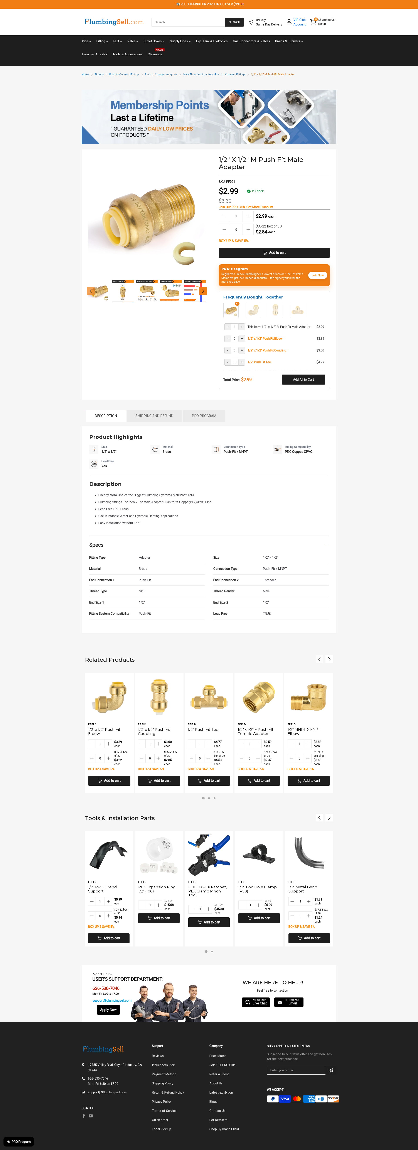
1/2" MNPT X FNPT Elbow (304, 731)
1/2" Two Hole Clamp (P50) (207, 889)
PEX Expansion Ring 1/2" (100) (107, 889)
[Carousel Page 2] (209, 798)
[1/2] (253, 316)
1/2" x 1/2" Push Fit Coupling (267, 350)
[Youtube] (91, 1116)
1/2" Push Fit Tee (259, 362)
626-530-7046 (98, 1078)
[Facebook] (84, 1116)
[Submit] (330, 1070)
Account (299, 24)
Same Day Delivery (269, 24)
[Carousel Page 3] (214, 798)
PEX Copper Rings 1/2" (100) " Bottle (308, 889)
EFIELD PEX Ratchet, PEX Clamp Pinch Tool (157, 891)
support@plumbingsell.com (112, 1000)
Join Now (318, 275)
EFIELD (92, 724)
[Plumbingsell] (114, 22)
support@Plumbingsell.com (107, 1092)
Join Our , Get (246, 207)
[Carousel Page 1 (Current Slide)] (203, 798)
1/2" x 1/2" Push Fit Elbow (265, 338)
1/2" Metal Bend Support (252, 889)
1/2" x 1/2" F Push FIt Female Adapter (255, 731)
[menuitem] (87, 41)
